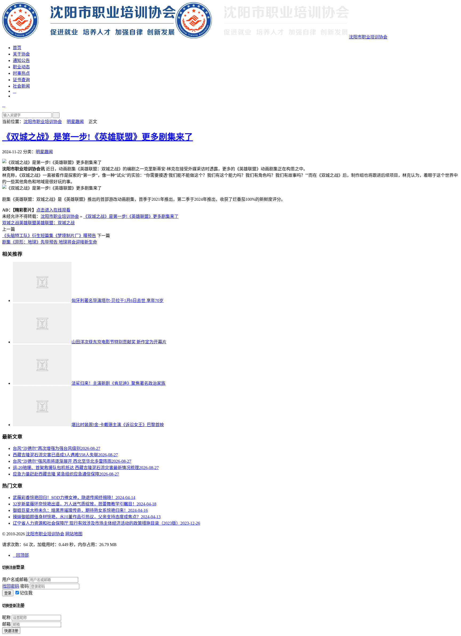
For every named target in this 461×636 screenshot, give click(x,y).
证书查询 (21, 79)
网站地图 (73, 534)
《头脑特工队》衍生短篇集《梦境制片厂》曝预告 (49, 235)
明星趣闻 (75, 121)
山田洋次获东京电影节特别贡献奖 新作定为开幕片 (118, 342)
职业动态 (21, 67)
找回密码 (10, 586)
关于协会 (21, 54)
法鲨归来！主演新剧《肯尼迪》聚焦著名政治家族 (118, 383)
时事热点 (21, 73)
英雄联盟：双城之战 (55, 223)
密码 (24, 586)
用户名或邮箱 (15, 579)
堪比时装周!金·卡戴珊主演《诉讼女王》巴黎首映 (117, 424)
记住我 (26, 593)
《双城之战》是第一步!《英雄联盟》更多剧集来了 (97, 137)
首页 (17, 47)
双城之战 (10, 223)
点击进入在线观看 (53, 210)
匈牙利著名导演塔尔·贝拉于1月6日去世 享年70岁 (117, 300)
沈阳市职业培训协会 (368, 37)
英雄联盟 (27, 223)
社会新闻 (21, 86)
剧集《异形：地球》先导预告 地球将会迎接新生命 (49, 242)
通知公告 (21, 60)
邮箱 (6, 624)
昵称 (6, 617)
